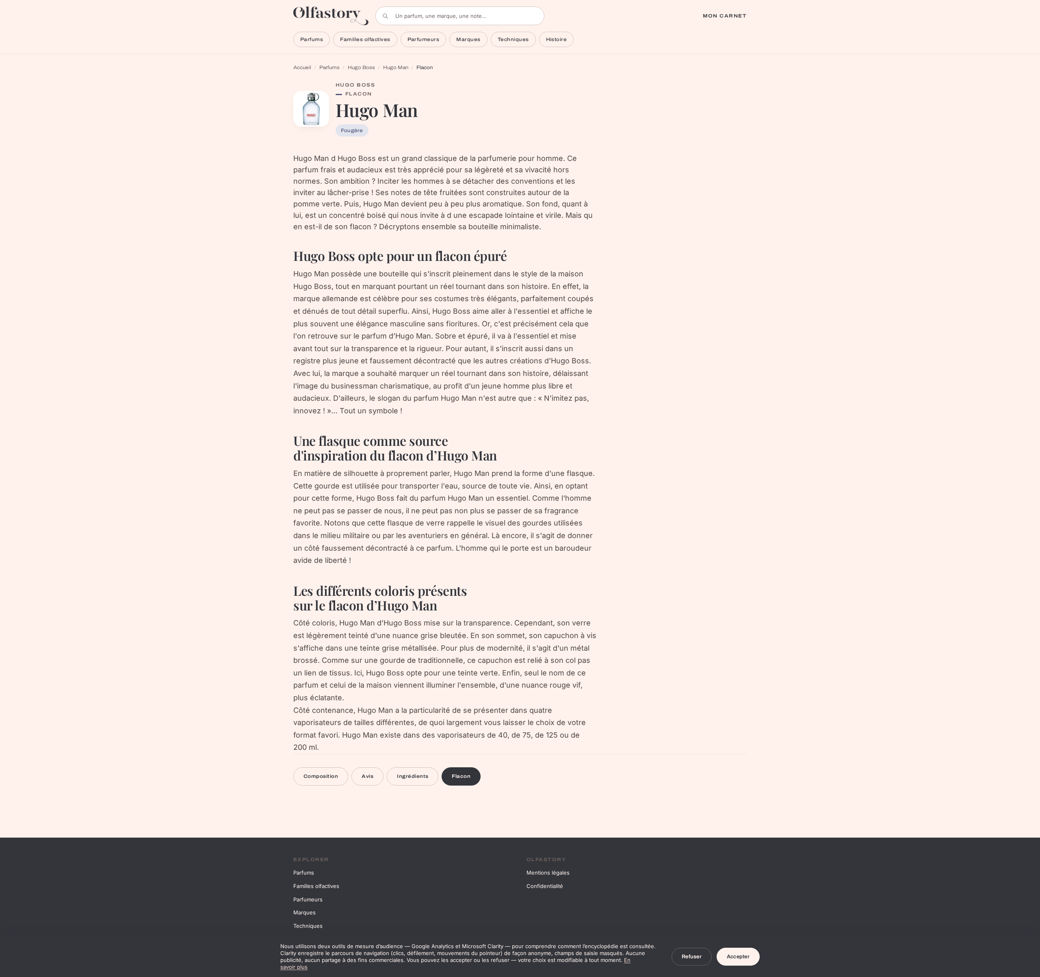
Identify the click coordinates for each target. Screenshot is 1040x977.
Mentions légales (548, 872)
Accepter (738, 957)
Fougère (352, 130)
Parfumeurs (423, 39)
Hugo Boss (361, 67)
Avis (367, 776)
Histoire (556, 39)
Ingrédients (412, 776)
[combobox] (459, 16)
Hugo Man (395, 67)
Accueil (302, 67)
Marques (468, 39)
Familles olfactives (365, 39)
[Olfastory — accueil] (331, 16)
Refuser (692, 957)
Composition (320, 776)
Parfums (311, 39)
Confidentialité (544, 886)
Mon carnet (725, 16)
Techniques (513, 39)
